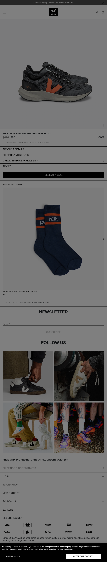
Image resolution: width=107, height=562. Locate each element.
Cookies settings (13, 556)
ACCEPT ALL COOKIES (83, 556)
